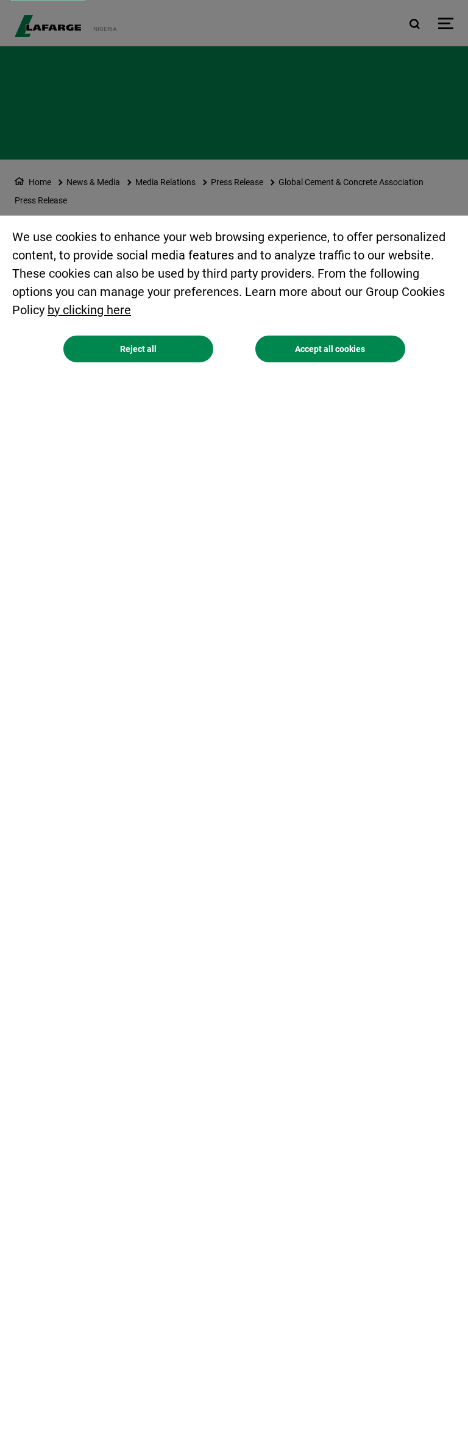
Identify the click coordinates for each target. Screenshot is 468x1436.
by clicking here (89, 310)
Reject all (138, 349)
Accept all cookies (330, 349)
